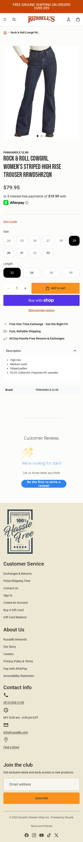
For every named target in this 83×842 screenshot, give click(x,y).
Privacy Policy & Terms (18, 661)
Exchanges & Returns (17, 573)
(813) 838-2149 (13, 702)
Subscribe (41, 798)
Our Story (9, 646)
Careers (8, 654)
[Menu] (5, 19)
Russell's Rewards (15, 639)
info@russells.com (15, 732)
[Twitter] (56, 835)
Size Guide (10, 222)
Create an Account (15, 602)
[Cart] (78, 19)
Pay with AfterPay (15, 668)
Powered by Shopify (62, 817)
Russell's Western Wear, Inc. (34, 817)
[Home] (5, 32)
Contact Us (10, 588)
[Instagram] (34, 835)
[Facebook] (26, 835)
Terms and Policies (41, 826)
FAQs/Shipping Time (16, 580)
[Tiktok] (49, 835)
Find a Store (11, 747)
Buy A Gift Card (13, 610)
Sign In (7, 595)
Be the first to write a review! (43, 484)
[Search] (14, 19)
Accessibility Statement (18, 676)
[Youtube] (41, 835)
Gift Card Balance (15, 617)
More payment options (41, 310)
